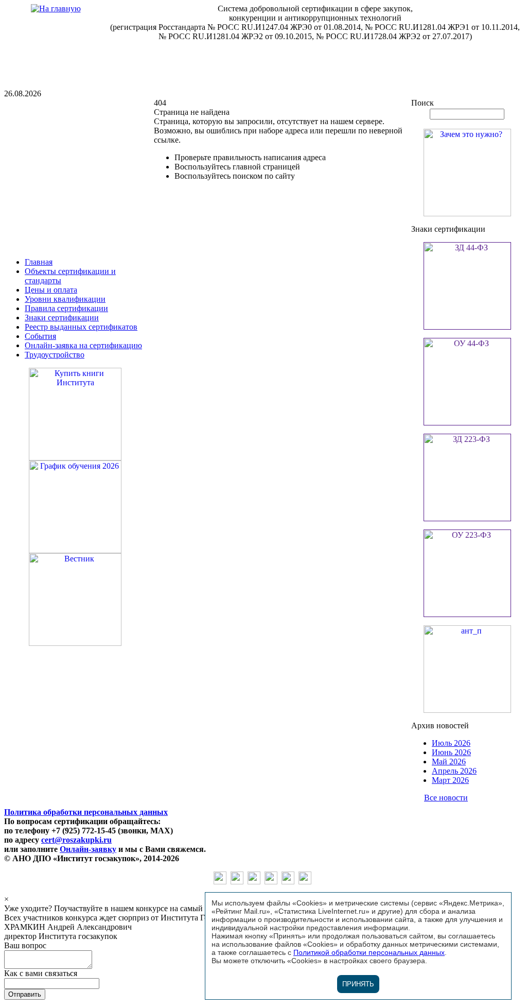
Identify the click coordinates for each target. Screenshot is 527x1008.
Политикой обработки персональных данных (369, 952)
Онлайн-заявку (88, 849)
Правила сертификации (66, 308)
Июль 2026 (451, 743)
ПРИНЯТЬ (358, 984)
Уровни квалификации (65, 299)
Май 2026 (449, 761)
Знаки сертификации (62, 317)
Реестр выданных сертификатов (81, 326)
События (40, 336)
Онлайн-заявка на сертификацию (83, 345)
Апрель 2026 (454, 770)
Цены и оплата (51, 289)
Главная (38, 262)
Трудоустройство (54, 354)
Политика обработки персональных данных (86, 812)
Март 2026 (450, 780)
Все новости (446, 797)
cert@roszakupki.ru (76, 839)
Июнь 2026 (451, 752)
